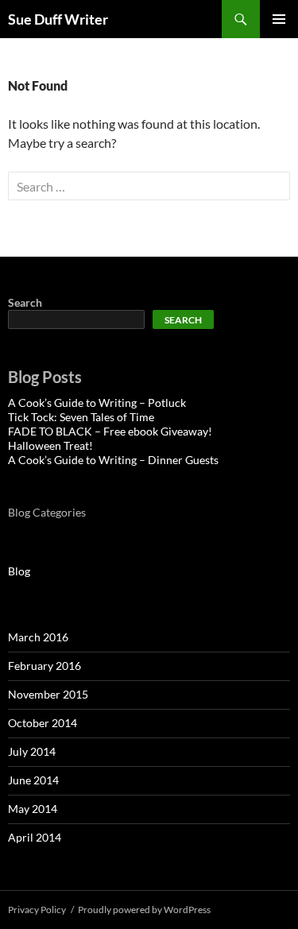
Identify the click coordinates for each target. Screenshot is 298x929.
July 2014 (32, 751)
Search (25, 302)
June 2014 (33, 780)
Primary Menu (279, 19)
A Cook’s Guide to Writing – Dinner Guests (113, 459)
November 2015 (48, 694)
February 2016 (44, 665)
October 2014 (42, 723)
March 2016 (38, 637)
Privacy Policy (37, 909)
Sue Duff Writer (58, 19)
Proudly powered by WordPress (144, 909)
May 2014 (32, 808)
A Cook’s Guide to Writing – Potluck (97, 402)
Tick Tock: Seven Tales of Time (81, 417)
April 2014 (34, 837)
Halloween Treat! (50, 445)
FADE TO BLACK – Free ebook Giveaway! (110, 431)
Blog (19, 571)
